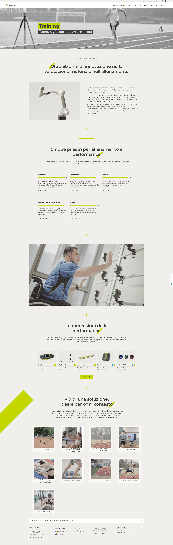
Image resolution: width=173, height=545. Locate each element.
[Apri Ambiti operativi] (148, 5)
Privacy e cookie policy (79, 530)
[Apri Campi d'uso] (158, 5)
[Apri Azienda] (165, 5)
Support (150, 1)
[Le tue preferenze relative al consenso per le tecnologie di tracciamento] (171, 280)
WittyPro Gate (62, 365)
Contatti (156, 1)
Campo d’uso (42, 191)
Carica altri (86, 377)
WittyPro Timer (42, 365)
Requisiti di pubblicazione (80, 531)
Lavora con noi (143, 1)
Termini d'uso (77, 528)
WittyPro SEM (121, 365)
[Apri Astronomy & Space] (124, 5)
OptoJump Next (82, 365)
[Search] (162, 1)
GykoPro (100, 365)
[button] (25, 273)
